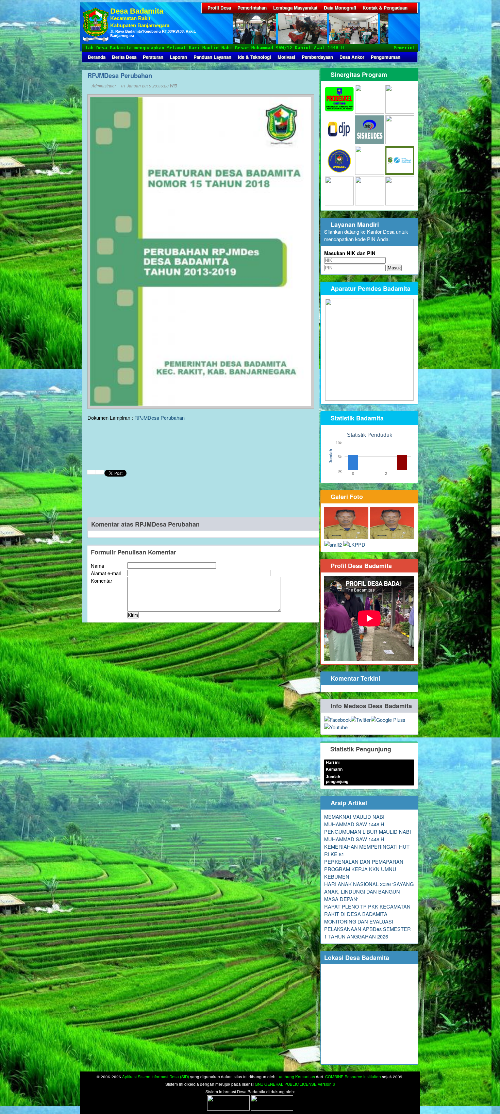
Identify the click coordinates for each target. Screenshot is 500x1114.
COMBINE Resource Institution (353, 1076)
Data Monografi (340, 7)
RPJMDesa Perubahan (159, 417)
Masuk (394, 267)
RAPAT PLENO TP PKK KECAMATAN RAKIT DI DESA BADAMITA (367, 910)
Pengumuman (385, 57)
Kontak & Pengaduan (385, 7)
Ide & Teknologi (254, 57)
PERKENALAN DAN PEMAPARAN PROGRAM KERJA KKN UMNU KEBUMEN (363, 869)
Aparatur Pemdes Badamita (370, 288)
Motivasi (286, 57)
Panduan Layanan (212, 57)
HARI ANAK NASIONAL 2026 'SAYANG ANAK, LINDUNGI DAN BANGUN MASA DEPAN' (369, 891)
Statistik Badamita (356, 418)
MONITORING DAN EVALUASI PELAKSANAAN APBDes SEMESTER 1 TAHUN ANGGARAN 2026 (367, 929)
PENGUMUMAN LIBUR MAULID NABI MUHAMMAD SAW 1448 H (367, 835)
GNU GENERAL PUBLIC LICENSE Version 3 (295, 1084)
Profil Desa (219, 7)
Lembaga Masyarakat (295, 7)
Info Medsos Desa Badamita (370, 705)
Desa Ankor (351, 57)
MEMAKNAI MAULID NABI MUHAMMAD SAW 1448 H (354, 820)
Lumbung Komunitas (296, 1076)
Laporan (178, 57)
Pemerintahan (252, 7)
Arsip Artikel (348, 802)
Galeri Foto (346, 496)
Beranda (96, 57)
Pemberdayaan (317, 57)
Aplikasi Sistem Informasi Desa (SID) (155, 1076)
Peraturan (153, 57)
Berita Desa (124, 57)
